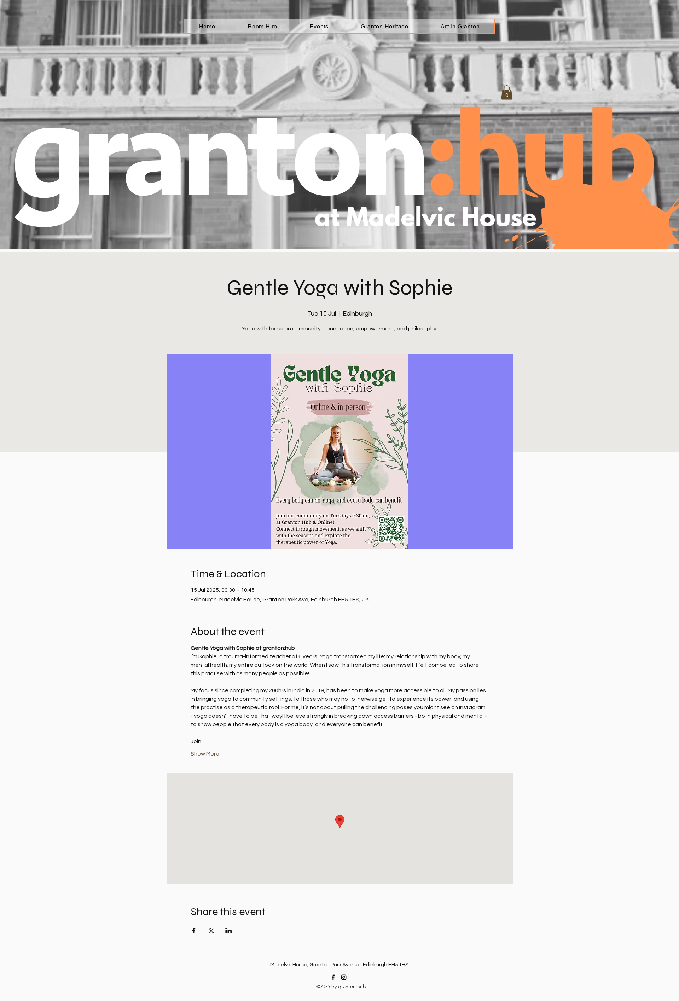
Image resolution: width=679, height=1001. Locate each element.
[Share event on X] (211, 930)
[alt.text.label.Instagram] (343, 977)
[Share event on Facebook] (194, 930)
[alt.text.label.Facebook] (333, 977)
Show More (205, 754)
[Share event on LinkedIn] (228, 930)
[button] (507, 92)
